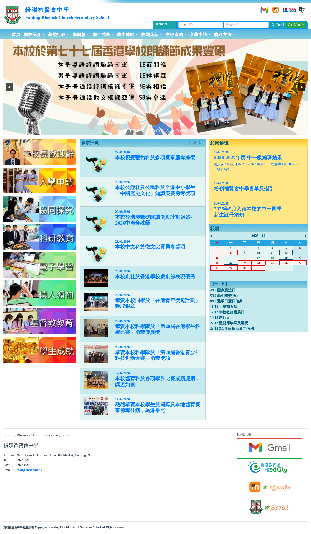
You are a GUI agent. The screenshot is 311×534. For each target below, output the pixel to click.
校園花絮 (149, 34)
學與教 (79, 34)
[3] (129, 130)
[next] (301, 87)
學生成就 (125, 34)
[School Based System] (286, 8)
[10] (162, 130)
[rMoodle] (274, 8)
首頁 (16, 34)
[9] (158, 130)
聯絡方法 (223, 34)
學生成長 (101, 34)
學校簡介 (32, 34)
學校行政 (57, 34)
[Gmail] (263, 8)
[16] (191, 130)
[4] (134, 130)
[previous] (9, 87)
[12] (172, 130)
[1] (119, 130)
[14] (182, 130)
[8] (153, 130)
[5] (138, 130)
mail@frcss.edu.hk (29, 470)
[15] (186, 130)
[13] (177, 130)
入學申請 (198, 34)
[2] (124, 130)
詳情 (197, 142)
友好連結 (174, 34)
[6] (143, 130)
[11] (167, 130)
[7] (148, 130)
